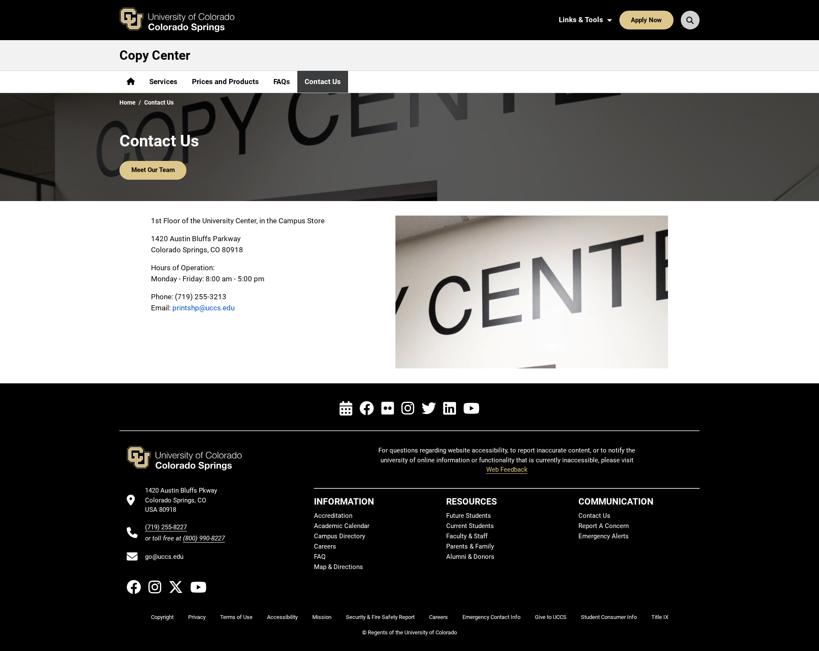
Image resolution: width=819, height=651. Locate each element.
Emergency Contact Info (491, 617)
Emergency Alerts (603, 536)
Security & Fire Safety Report (380, 617)
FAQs (281, 81)
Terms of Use (236, 617)
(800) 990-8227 (204, 538)
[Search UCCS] (690, 20)
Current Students (470, 526)
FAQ (319, 557)
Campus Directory (339, 536)
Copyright (162, 617)
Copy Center (154, 55)
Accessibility (282, 617)
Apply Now (646, 20)
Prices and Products (225, 81)
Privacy (197, 617)
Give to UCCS (550, 617)
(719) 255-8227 (166, 527)
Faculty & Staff (467, 536)
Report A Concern (603, 526)
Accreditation (333, 516)
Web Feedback (507, 469)
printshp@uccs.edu (203, 308)
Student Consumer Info (609, 617)
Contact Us (323, 81)
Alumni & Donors (470, 557)
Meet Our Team (153, 170)
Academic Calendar (341, 526)
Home (127, 102)
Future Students (468, 516)
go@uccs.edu (164, 557)
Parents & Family (470, 546)
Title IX (659, 617)
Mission (321, 617)
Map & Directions (338, 567)
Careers (325, 546)
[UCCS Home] (183, 20)
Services (163, 81)
